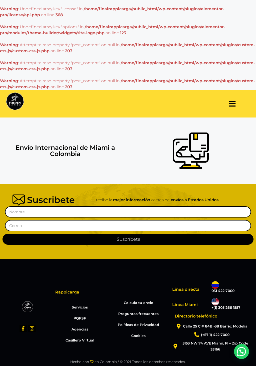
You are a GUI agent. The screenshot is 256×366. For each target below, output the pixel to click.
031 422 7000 (223, 290)
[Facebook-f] (23, 328)
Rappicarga (67, 292)
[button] (241, 351)
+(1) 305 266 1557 (226, 307)
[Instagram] (32, 328)
